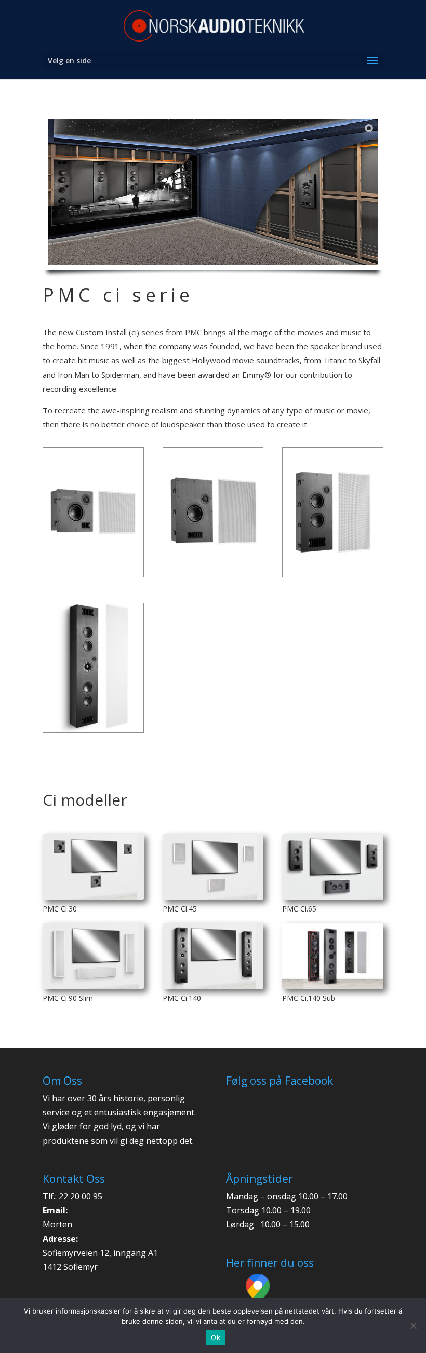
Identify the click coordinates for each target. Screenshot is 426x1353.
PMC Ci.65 (299, 909)
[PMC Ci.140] (213, 956)
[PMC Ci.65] (332, 867)
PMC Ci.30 (60, 909)
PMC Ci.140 (182, 998)
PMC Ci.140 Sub (308, 998)
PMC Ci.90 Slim (68, 998)
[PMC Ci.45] (213, 867)
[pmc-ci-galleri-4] (93, 732)
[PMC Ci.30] (93, 867)
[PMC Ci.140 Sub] (332, 956)
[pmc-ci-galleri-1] (213, 577)
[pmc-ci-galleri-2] (93, 577)
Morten (57, 1224)
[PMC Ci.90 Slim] (93, 956)
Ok (215, 1337)
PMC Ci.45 (180, 909)
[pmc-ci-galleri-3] (333, 577)
